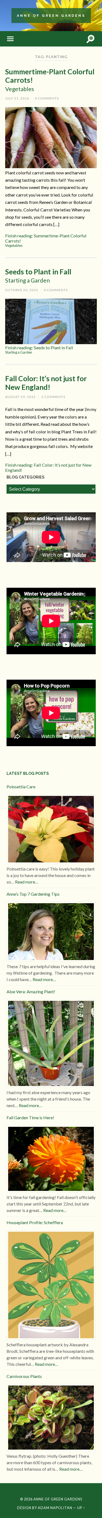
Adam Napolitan (55, 1508)
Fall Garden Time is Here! (30, 1117)
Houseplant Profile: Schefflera (35, 1222)
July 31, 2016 (17, 98)
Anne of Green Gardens (51, 16)
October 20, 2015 (21, 290)
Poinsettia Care (21, 786)
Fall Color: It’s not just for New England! (46, 382)
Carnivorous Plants (24, 1376)
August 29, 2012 (20, 397)
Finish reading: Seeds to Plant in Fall (39, 349)
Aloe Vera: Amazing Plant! (31, 991)
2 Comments (53, 397)
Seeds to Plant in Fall (38, 275)
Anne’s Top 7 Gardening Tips (33, 893)
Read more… (26, 881)
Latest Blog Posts (28, 773)
